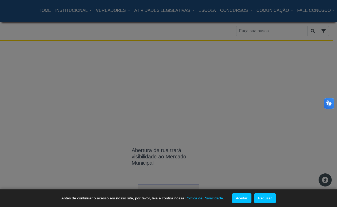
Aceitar (241, 198)
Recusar (265, 198)
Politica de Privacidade (204, 198)
